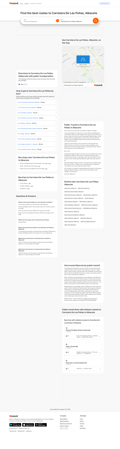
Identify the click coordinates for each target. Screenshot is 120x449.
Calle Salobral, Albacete (71, 201)
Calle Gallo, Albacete (86, 218)
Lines (81, 419)
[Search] (96, 21)
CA (62, 428)
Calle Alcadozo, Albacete (90, 195)
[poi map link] (83, 67)
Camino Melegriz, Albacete (72, 205)
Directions (83, 428)
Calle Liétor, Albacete (70, 188)
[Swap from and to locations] (57, 20)
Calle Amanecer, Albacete (71, 211)
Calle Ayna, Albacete (83, 188)
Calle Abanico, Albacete (86, 201)
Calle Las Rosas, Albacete (71, 221)
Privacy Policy (21, 431)
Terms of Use (12, 431)
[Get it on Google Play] (15, 425)
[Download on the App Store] (28, 425)
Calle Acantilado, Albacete (88, 221)
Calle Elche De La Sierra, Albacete (73, 198)
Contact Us (29, 431)
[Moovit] (13, 3)
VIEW (49, 163)
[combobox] (39, 21)
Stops (81, 426)
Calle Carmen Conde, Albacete (73, 208)
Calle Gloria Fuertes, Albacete (89, 205)
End (62, 19)
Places (82, 421)
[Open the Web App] (41, 425)
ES (66, 428)
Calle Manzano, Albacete (90, 208)
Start (25, 19)
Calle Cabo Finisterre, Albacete (73, 195)
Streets (82, 423)
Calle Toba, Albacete (70, 224)
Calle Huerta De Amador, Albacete (73, 191)
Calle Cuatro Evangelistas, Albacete (74, 214)
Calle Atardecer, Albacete (71, 218)
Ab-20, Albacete (89, 198)
